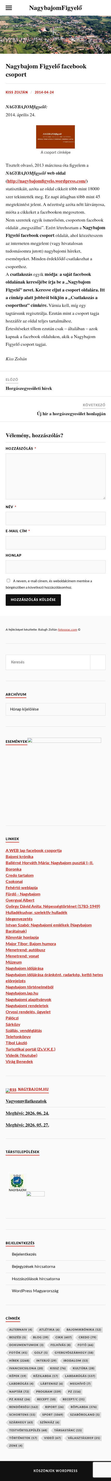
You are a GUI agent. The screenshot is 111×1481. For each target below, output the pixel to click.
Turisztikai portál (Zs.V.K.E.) (30, 1049)
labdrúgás (21, 1383)
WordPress (67, 1471)
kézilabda (45, 1376)
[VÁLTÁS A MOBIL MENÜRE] (9, 8)
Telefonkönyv (18, 1037)
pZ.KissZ (19, 1399)
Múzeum (14, 962)
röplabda (84, 1407)
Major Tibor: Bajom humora (31, 944)
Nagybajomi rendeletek (27, 1006)
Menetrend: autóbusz (25, 950)
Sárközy (13, 1025)
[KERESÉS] (98, 662)
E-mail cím (18, 531)
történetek (23, 1438)
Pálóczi (12, 1018)
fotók (18, 1352)
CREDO (87, 1337)
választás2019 (84, 1438)
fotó (85, 1345)
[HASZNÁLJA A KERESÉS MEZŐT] (102, 8)
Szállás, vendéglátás (24, 1031)
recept (46, 1399)
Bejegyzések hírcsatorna (33, 1267)
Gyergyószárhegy (74, 1352)
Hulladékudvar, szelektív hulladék (36, 913)
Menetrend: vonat (22, 956)
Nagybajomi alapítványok (28, 1000)
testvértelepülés (28, 1430)
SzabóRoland (85, 1414)
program (48, 1391)
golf (41, 1352)
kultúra (83, 1368)
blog (41, 1337)
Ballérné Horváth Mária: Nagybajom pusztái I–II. (49, 863)
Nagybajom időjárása (24, 968)
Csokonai (14, 882)
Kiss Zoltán (17, 92)
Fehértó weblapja (22, 888)
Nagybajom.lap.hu (22, 993)
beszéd (17, 1337)
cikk (64, 1337)
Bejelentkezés (24, 1254)
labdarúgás (80, 1376)
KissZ (58, 1368)
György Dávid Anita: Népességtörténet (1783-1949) (53, 906)
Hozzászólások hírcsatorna (36, 1279)
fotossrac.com (67, 629)
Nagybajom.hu (33, 1089)
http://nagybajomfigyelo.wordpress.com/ (46, 181)
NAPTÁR (19, 1391)
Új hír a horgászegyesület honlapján (71, 413)
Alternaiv (20, 1329)
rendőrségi (23, 1407)
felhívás (61, 1345)
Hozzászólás (21, 448)
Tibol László (16, 1043)
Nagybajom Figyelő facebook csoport (46, 70)
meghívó (80, 1383)
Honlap (13, 555)
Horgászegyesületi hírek (29, 388)
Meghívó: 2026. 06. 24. (27, 1113)
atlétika (49, 1329)
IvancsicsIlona (26, 1368)
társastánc (68, 1430)
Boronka (13, 869)
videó (52, 1438)
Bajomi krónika (19, 857)
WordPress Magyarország (35, 1291)
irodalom (76, 1360)
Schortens (22, 1414)
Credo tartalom (20, 875)
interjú (46, 1360)
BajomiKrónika (84, 1329)
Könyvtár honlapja (22, 937)
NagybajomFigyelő (55, 7)
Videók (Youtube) (21, 1056)
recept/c (74, 1399)
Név (11, 507)
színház (49, 1422)
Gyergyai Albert (20, 900)
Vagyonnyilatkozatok (26, 1101)
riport (54, 1407)
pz (74, 1391)
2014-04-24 (44, 92)
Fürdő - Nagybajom (23, 894)
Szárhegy (21, 1422)
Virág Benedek (19, 1062)
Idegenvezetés (19, 919)
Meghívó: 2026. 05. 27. (27, 1125)
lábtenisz (52, 1383)
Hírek (19, 1360)
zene (15, 1445)
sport (52, 1414)
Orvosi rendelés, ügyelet (28, 1012)
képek (17, 1376)
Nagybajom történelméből (29, 987)
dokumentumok (26, 1345)
